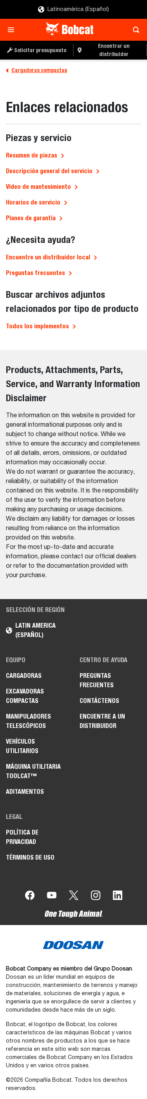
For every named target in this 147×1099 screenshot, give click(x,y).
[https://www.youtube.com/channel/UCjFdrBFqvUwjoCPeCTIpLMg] (51, 897)
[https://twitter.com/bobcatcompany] (73, 897)
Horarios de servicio (33, 202)
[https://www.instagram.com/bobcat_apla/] (95, 897)
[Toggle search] (134, 29)
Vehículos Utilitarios (22, 746)
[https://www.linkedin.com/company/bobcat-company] (117, 897)
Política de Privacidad (22, 837)
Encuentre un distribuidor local (48, 257)
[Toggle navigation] (13, 29)
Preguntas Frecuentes (97, 680)
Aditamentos (25, 791)
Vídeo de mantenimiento (38, 186)
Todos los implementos (37, 326)
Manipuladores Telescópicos (28, 721)
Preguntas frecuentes (35, 273)
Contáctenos (99, 700)
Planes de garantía (31, 218)
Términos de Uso (30, 857)
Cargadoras (24, 675)
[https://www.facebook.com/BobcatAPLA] (29, 897)
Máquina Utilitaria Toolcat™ (33, 771)
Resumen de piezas (31, 155)
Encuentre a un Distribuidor (102, 721)
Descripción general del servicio (49, 171)
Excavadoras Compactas (25, 696)
